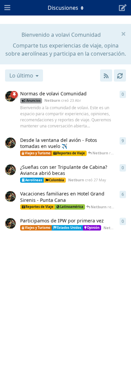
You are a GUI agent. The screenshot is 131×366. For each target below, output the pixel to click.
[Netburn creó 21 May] (10, 223)
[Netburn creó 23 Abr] (10, 96)
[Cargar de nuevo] (120, 75)
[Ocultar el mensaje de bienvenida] (123, 33)
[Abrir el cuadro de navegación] (6, 8)
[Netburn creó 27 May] (10, 169)
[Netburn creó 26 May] (10, 143)
